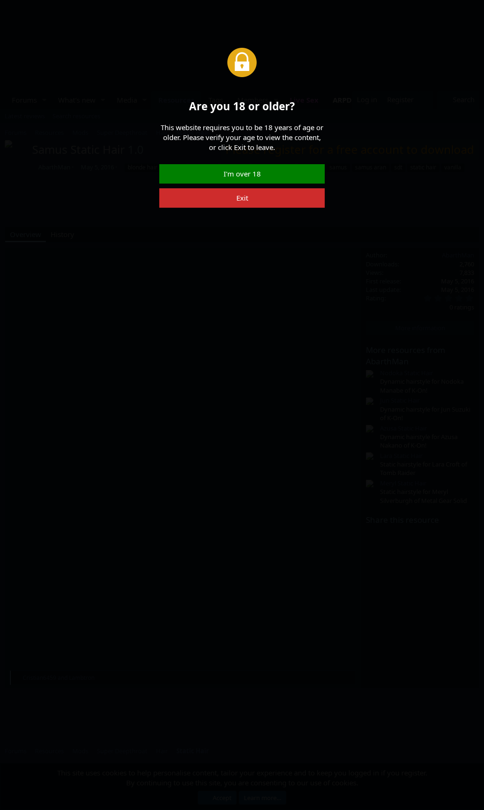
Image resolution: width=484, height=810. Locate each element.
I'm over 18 (242, 173)
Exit (242, 197)
